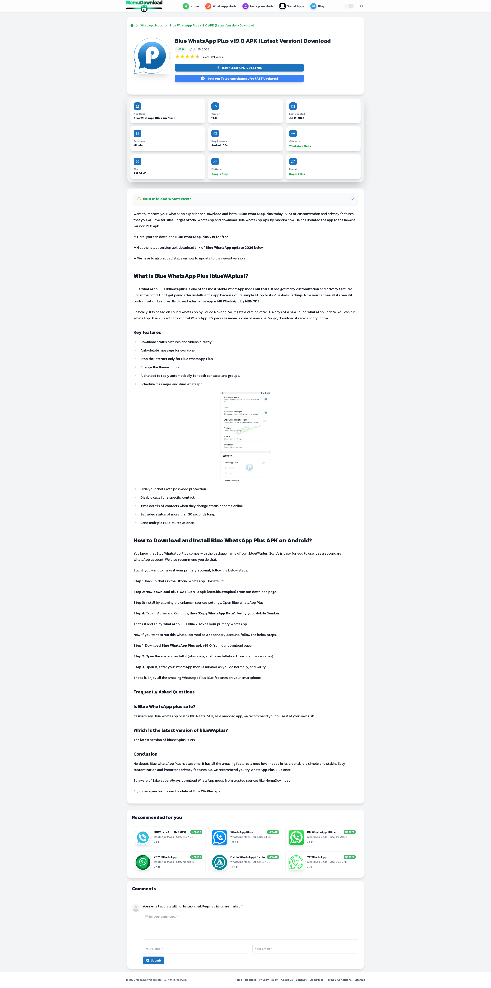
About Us (287, 980)
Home (238, 980)
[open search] (361, 6)
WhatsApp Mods (300, 146)
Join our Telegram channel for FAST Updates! (243, 78)
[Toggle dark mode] (349, 6)
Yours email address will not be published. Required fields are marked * (193, 906)
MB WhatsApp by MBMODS (238, 301)
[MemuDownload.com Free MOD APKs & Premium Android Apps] (144, 6)
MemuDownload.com (148, 980)
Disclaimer (316, 980)
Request (250, 980)
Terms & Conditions (339, 980)
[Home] (131, 25)
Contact (301, 980)
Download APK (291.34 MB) (242, 67)
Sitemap (360, 980)
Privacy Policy (268, 980)
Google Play (219, 174)
